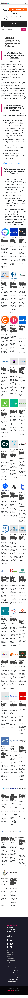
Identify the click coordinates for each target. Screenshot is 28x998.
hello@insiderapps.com (14, 967)
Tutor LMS (12, 702)
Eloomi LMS (13, 238)
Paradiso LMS (22, 409)
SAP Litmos (22, 367)
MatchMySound (5, 837)
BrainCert (21, 660)
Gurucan (3, 325)
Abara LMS (13, 660)
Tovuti (20, 238)
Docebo (21, 325)
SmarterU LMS (22, 535)
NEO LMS (3, 617)
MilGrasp (12, 794)
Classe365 (21, 746)
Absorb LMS (4, 660)
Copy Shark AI (22, 794)
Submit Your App (13, 977)
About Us (15, 970)
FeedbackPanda (14, 837)
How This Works (13, 979)
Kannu (3, 702)
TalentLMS (4, 281)
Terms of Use (19, 992)
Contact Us (15, 972)
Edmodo (3, 535)
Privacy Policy (12, 992)
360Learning (4, 238)
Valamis (12, 492)
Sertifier (21, 281)
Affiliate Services (13, 981)
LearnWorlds (13, 878)
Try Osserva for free (17, 9)
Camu (2, 794)
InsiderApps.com (10, 990)
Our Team (15, 974)
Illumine (12, 746)
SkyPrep (3, 576)
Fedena (21, 702)
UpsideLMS (13, 535)
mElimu (12, 576)
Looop (11, 409)
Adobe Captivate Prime (4, 451)
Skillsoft (21, 450)
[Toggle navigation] (25, 3)
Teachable (21, 576)
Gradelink (12, 281)
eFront (3, 367)
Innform (3, 492)
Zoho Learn (13, 617)
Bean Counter (5, 878)
